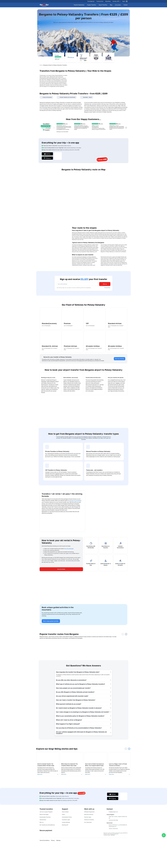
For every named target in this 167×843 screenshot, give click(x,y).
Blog (111, 5)
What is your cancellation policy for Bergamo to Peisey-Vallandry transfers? (80, 716)
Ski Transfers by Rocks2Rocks (47, 825)
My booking (108, 1)
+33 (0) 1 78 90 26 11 (113, 828)
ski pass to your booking (75, 500)
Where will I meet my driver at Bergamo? (69, 720)
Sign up (105, 284)
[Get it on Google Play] (112, 798)
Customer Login (66, 819)
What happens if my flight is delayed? (68, 724)
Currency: (116, 1)
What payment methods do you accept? (68, 704)
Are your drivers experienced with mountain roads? (72, 696)
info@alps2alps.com (113, 811)
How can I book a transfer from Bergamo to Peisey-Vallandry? (75, 700)
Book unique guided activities (50, 621)
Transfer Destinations (79, 5)
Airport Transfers (103, 5)
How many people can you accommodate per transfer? (73, 688)
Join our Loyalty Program (46, 811)
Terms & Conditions (44, 840)
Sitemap (58, 840)
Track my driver (99, 1)
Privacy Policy (107, 287)
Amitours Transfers (89, 819)
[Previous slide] (125, 748)
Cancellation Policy (67, 817)
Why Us (41, 822)
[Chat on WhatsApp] (164, 835)
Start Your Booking (119, 358)
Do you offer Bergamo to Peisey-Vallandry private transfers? (75, 692)
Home (41, 65)
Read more (39, 774)
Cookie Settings (66, 822)
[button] (126, 634)
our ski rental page (69, 548)
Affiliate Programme (89, 811)
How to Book (65, 811)
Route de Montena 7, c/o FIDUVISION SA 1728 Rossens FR (118, 825)
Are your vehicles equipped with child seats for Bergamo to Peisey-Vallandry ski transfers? (81, 732)
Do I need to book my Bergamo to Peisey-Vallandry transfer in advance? (79, 708)
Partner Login (87, 817)
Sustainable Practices (45, 817)
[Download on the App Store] (112, 794)
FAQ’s (63, 814)
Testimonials (43, 819)
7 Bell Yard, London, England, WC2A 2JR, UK (118, 817)
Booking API (65, 825)
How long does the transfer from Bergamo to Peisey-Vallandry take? (77, 672)
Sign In (123, 1)
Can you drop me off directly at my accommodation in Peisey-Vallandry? (79, 728)
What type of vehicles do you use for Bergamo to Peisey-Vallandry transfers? (80, 684)
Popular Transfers (91, 5)
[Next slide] (129, 748)
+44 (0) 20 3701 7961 (113, 820)
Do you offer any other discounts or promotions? (71, 680)
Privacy (53, 840)
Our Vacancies (88, 822)
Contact (125, 5)
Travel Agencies (90, 1)
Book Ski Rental (61, 569)
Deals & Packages (44, 814)
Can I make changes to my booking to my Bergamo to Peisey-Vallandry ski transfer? (82, 712)
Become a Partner (88, 814)
